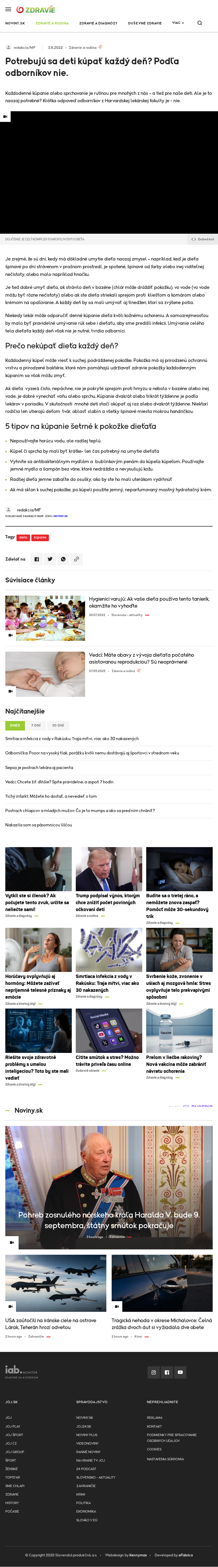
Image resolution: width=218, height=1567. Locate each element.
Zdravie (12, 1494)
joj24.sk (83, 1426)
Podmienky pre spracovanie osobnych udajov (172, 1438)
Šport (10, 1460)
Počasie (12, 1511)
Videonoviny (87, 1443)
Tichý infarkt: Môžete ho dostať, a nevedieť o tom (51, 796)
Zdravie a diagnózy (98, 23)
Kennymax (138, 1555)
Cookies (154, 1449)
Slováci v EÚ (86, 1520)
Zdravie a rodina (52, 23)
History (12, 1503)
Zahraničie (86, 1486)
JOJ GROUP (14, 1452)
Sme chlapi (14, 1486)
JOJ (8, 1418)
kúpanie (40, 537)
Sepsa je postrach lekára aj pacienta (39, 768)
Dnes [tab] (15, 725)
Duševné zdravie (145, 23)
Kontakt (154, 1426)
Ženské (11, 1469)
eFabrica (186, 1555)
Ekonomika (86, 1511)
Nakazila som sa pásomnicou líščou (38, 825)
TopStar (12, 1477)
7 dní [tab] (36, 725)
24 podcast (86, 1469)
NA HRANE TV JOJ (90, 1460)
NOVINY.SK (15, 23)
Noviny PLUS (86, 1435)
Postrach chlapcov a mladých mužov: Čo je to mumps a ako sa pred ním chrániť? (80, 811)
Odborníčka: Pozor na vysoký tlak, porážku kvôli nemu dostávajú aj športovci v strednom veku (92, 753)
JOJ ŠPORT (14, 1435)
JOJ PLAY (12, 1426)
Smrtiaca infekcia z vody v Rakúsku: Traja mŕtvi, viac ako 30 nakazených (72, 739)
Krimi (80, 1494)
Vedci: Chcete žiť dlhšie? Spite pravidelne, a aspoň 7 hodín (59, 782)
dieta (23, 537)
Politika (83, 1503)
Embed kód (206, 239)
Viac (176, 23)
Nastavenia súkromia (165, 1459)
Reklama (154, 1418)
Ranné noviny (88, 1452)
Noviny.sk (84, 1418)
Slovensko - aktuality (95, 1477)
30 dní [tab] (58, 725)
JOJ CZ (11, 1443)
